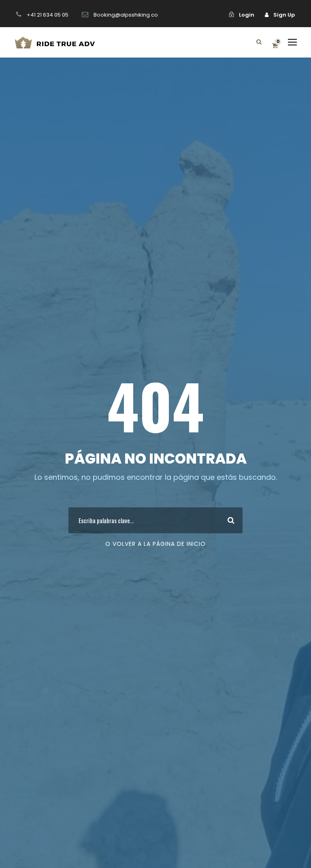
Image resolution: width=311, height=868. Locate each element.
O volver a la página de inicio (155, 544)
